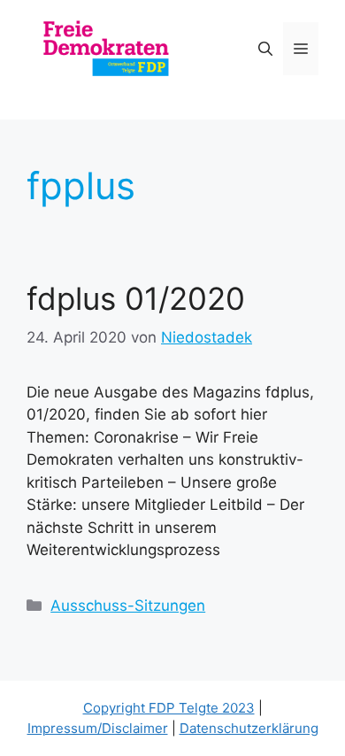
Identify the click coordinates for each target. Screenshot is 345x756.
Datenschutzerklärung (249, 728)
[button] (265, 48)
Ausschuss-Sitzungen (127, 605)
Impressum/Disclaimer (97, 728)
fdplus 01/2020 (136, 298)
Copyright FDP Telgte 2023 (169, 707)
